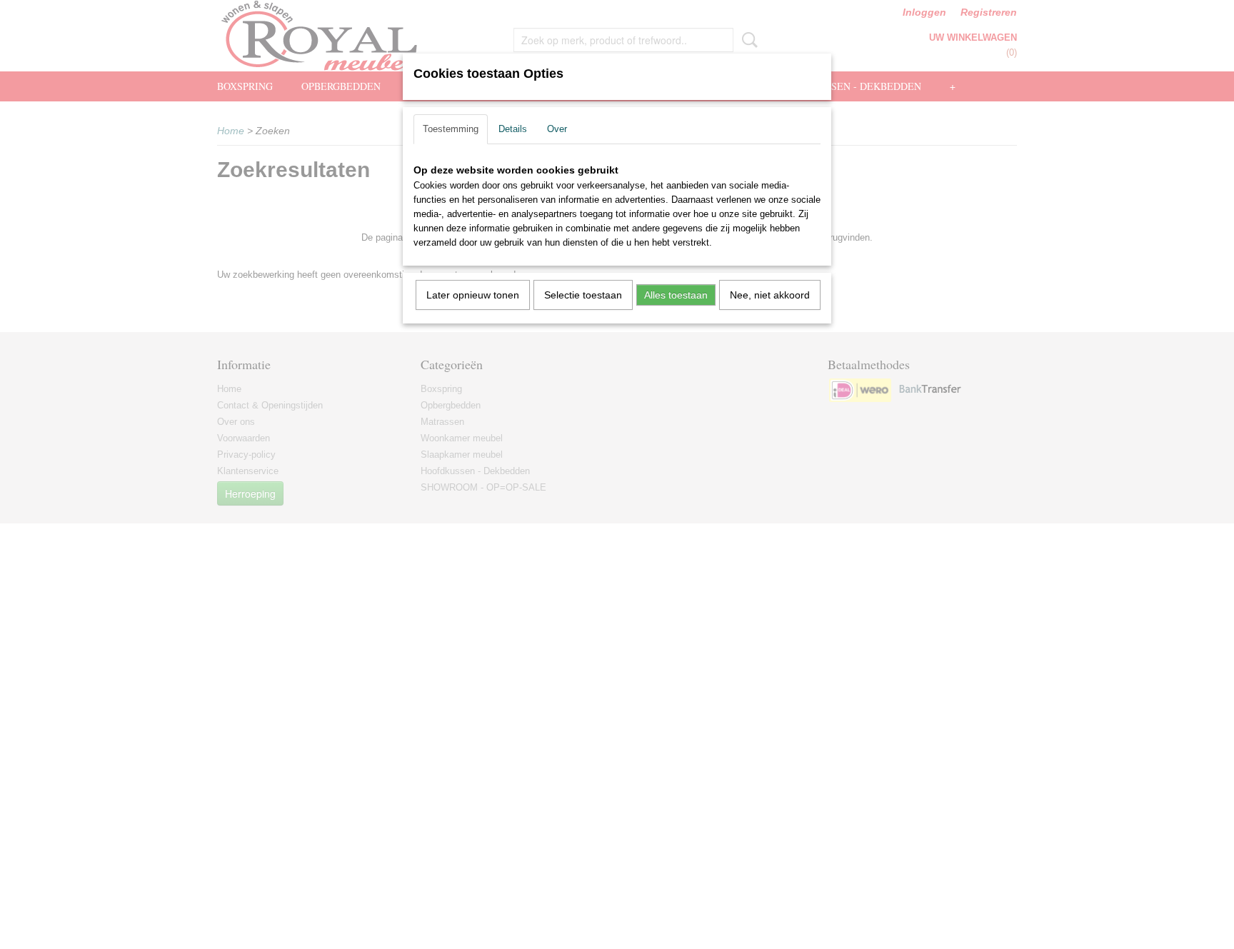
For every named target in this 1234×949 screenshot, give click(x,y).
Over (557, 129)
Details (512, 129)
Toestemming (450, 129)
